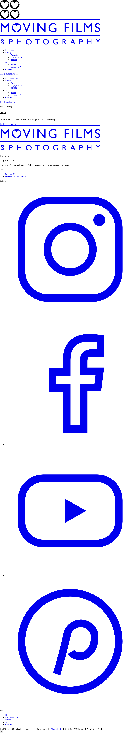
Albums (14, 59)
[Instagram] (70, 314)
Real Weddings (11, 50)
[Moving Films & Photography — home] (50, 45)
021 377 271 (10, 174)
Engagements (16, 57)
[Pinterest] (70, 706)
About (8, 62)
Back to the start (8, 124)
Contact (8, 69)
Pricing (8, 52)
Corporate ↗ (16, 67)
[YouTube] (70, 575)
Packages (14, 55)
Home (7, 715)
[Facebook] (70, 444)
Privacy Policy (56, 729)
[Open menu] (17, 74)
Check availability (7, 74)
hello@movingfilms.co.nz (16, 176)
